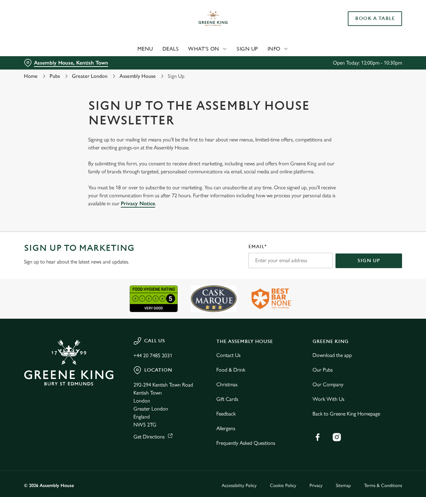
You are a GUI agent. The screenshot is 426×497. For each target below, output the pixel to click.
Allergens (225, 428)
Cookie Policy (283, 485)
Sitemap (343, 485)
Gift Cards (227, 399)
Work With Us (328, 399)
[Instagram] (337, 437)
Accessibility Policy (239, 485)
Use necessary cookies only (370, 39)
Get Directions (149, 436)
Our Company (328, 384)
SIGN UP (368, 260)
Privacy (316, 485)
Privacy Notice (138, 203)
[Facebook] (317, 437)
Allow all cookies (370, 17)
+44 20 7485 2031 (152, 355)
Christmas (227, 384)
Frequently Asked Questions (245, 443)
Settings (341, 75)
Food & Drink (230, 370)
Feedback (226, 414)
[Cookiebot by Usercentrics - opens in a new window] (43, 75)
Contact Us (228, 355)
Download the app (332, 355)
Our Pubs (323, 370)
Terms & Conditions (383, 485)
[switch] (191, 75)
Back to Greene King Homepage (346, 414)
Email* (257, 246)
